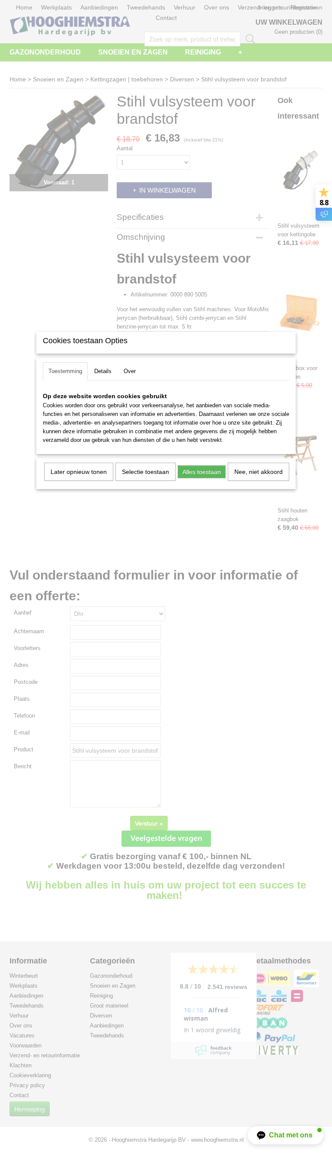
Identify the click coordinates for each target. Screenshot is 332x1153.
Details (103, 371)
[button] (285, 1135)
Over (130, 371)
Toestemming (65, 371)
